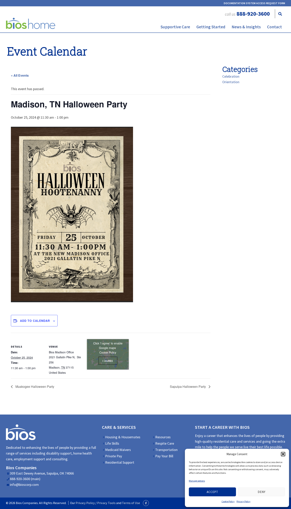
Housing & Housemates (122, 437)
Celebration (230, 76)
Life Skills (112, 443)
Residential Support (119, 462)
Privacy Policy (243, 501)
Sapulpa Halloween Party (188, 386)
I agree (108, 361)
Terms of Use (131, 503)
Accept (212, 492)
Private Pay (113, 456)
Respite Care (164, 443)
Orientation (230, 82)
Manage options (197, 480)
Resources (163, 437)
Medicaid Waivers (118, 450)
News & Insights (246, 27)
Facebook (146, 503)
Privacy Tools (106, 503)
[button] (283, 454)
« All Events (20, 75)
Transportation (166, 450)
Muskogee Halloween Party (34, 386)
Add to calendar (35, 321)
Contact (274, 27)
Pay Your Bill (164, 456)
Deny (261, 492)
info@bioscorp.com (24, 484)
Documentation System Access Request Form (254, 3)
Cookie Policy (228, 501)
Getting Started (210, 27)
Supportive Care (175, 27)
